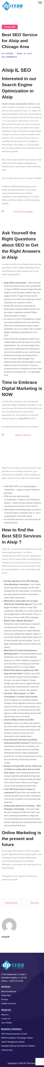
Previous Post (11, 903)
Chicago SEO (9, 27)
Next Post (35, 903)
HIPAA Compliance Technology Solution (17, 1038)
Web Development (8, 991)
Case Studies (6, 1023)
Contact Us (5, 1019)
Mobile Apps (6, 995)
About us (5, 1015)
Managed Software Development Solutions (18, 1046)
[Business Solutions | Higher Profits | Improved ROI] (12, 6)
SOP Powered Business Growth (14, 1034)
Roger (9, 54)
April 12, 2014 (24, 54)
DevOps (4, 999)
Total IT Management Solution (13, 1042)
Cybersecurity (6, 1050)
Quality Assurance (8, 1003)
